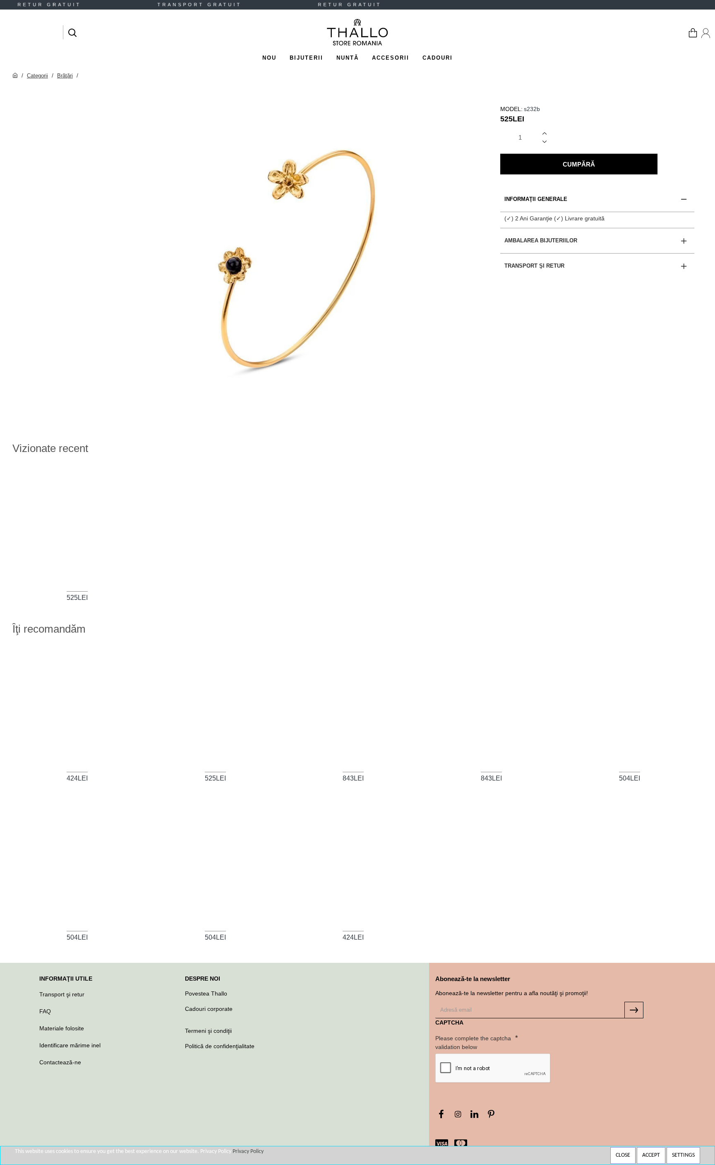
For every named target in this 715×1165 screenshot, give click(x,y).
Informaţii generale (535, 199)
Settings (683, 1155)
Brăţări (65, 76)
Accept (651, 1155)
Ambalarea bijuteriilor (540, 240)
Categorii (37, 76)
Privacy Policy (248, 1151)
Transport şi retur (534, 266)
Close (623, 1155)
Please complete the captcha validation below (473, 1042)
